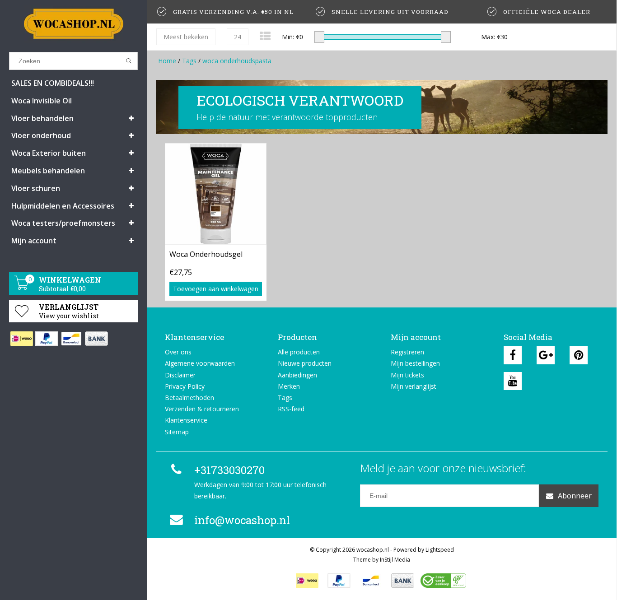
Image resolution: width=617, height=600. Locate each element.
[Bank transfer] (96, 338)
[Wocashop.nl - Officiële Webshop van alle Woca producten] (73, 24)
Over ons (178, 352)
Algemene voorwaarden (200, 363)
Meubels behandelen (48, 171)
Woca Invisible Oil (41, 101)
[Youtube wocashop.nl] (513, 381)
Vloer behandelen (42, 118)
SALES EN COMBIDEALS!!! (52, 83)
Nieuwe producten (305, 363)
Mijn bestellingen (415, 363)
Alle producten (299, 352)
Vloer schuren (35, 188)
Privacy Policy (185, 386)
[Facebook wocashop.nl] (513, 355)
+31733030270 (229, 470)
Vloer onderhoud (41, 135)
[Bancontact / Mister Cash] (71, 338)
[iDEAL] (21, 338)
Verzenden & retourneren (202, 409)
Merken (289, 386)
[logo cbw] (443, 580)
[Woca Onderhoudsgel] (215, 193)
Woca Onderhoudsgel (206, 254)
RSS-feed (291, 409)
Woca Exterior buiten (48, 153)
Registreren (407, 352)
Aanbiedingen (297, 375)
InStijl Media (395, 559)
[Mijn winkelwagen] (22, 287)
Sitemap (177, 432)
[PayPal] (46, 338)
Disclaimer (180, 375)
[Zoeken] (129, 61)
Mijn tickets (407, 375)
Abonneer (575, 496)
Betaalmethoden (189, 397)
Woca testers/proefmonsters (63, 223)
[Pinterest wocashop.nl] (579, 355)
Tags (189, 60)
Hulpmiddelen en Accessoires (62, 206)
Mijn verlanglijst (413, 386)
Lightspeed (439, 549)
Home (167, 60)
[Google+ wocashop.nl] (546, 355)
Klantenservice (186, 420)
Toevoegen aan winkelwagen (215, 288)
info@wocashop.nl (242, 520)
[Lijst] (265, 35)
